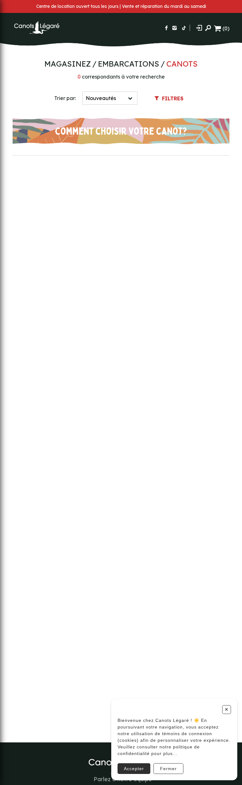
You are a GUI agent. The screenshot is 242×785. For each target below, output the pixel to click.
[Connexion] (199, 28)
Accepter (134, 768)
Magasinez (67, 63)
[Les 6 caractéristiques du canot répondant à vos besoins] (121, 131)
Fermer (168, 768)
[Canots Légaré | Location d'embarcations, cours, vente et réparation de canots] (36, 28)
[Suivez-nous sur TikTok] (184, 28)
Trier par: (65, 98)
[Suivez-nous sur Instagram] (174, 28)
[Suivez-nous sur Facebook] (166, 28)
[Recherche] (208, 27)
